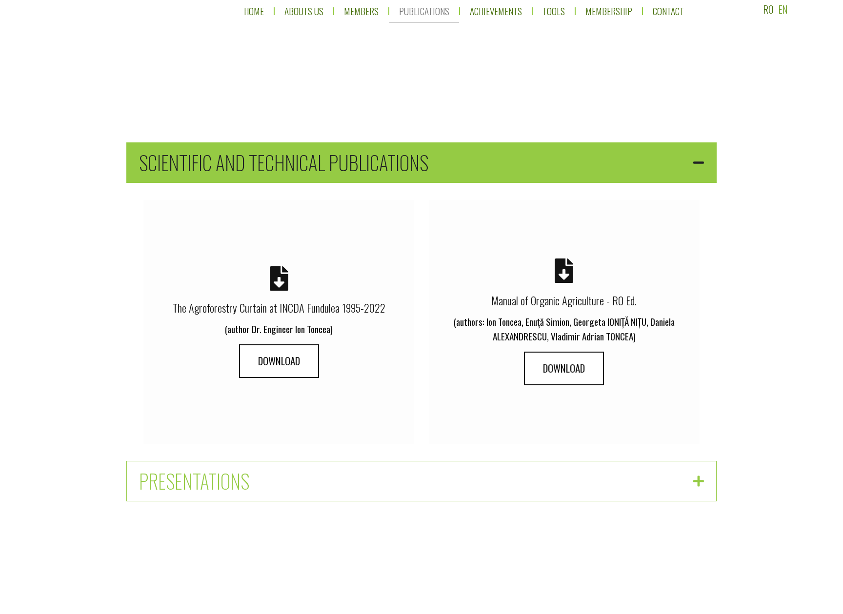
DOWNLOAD (279, 360)
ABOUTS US (303, 11)
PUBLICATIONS (424, 11)
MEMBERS (360, 11)
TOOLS (553, 11)
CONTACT (667, 11)
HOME (253, 11)
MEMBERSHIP (608, 11)
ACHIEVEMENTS (495, 11)
